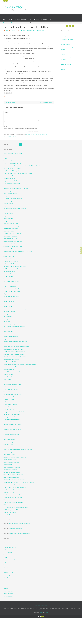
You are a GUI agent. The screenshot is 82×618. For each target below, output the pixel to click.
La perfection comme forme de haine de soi (13, 384)
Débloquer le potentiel (9, 492)
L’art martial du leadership (10, 175)
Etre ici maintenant (8, 407)
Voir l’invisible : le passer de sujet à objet (13, 494)
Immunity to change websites (10, 469)
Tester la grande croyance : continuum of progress (15, 487)
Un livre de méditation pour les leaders (12, 299)
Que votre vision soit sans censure (11, 281)
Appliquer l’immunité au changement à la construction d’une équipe (19, 482)
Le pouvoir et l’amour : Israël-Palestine (12, 291)
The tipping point (7, 447)
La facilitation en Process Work (11, 228)
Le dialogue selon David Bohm (11, 361)
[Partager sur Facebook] (4, 93)
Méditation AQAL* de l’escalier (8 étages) (13, 233)
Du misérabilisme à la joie (9, 379)
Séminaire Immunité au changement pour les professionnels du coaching (20, 364)
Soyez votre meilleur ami (9, 454)
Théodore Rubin (20, 96)
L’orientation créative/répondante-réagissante (14, 354)
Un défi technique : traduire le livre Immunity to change (16, 509)
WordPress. (46, 612)
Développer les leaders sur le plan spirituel (13, 314)
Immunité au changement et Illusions (12, 419)
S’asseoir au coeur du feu (9, 178)
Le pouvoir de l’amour (9, 301)
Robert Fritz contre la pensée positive (12, 359)
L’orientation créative (8, 402)
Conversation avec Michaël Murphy (12, 183)
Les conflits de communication (10, 236)
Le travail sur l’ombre (8, 331)
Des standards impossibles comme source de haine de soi (16, 396)
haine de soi (14, 96)
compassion (8, 96)
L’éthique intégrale (8, 316)
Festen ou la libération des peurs (11, 223)
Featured (63, 49)
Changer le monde (65, 37)
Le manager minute (8, 464)
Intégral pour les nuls (8, 213)
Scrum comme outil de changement (11, 389)
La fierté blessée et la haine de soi (11, 427)
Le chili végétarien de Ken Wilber (11, 268)
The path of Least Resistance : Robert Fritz (13, 474)
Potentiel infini (7, 321)
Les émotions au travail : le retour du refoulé (14, 502)
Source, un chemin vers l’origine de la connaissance (15, 341)
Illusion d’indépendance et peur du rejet (13, 391)
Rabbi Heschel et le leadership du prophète (13, 349)
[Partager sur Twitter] (6, 93)
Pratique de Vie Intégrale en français (12, 226)
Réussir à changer (13, 6)
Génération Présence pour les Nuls (11, 288)
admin (7, 30)
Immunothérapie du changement (11, 261)
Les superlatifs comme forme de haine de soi (14, 412)
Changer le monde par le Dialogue (11, 366)
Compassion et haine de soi (11, 22)
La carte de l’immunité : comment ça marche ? (14, 489)
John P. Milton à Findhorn (9, 256)
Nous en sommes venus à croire (11, 336)
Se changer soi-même (8, 374)
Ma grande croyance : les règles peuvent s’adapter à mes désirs (18, 499)
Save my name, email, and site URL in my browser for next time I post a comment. (21, 128)
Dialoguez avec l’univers (9, 221)
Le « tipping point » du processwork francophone (15, 208)
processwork (64, 62)
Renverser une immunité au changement (13, 497)
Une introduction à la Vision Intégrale (12, 168)
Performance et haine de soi (10, 399)
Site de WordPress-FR (8, 596)
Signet (28, 96)
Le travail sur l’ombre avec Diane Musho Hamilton (15, 186)
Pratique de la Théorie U (9, 243)
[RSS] (7, 1)
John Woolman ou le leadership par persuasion (14, 351)
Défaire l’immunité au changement (11, 462)
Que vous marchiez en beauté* (10, 273)
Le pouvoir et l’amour (8, 306)
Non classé (63, 59)
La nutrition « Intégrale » (9, 271)
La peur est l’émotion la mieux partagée (13, 424)
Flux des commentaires (9, 593)
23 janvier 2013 (14, 30)
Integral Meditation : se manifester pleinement (14, 206)
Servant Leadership (8, 376)
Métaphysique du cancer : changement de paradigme (15, 309)
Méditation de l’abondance (10, 263)
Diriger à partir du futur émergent (11, 293)
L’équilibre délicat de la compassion (12, 170)
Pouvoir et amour (7, 253)
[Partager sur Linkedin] (10, 93)
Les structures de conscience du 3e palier (13, 163)
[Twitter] (6, 1)
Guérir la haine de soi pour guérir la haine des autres (15, 437)
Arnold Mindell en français (10, 258)
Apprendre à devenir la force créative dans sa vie (15, 457)
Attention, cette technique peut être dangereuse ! (15, 479)
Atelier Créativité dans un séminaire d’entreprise (15, 356)
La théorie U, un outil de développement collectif (15, 266)
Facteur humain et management (68, 47)
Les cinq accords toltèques (10, 286)
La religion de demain (8, 196)
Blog (62, 34)
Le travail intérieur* (8, 218)
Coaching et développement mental (12, 434)
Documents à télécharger (9, 155)
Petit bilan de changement (9, 311)
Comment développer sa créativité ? (12, 467)
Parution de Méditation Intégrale (11, 193)
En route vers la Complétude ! (10, 160)
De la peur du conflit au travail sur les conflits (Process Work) (18, 251)
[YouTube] (4, 1)
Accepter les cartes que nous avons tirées (13, 241)
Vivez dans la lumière (8, 276)
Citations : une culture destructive (11, 386)
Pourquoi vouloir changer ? (10, 344)
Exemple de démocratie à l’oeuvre (11, 296)
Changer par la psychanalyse (10, 404)
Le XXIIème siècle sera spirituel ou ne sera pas (14, 326)
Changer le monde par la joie (10, 381)
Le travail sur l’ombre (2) (9, 278)
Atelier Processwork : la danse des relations (13, 153)
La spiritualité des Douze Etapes (11, 339)
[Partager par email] (11, 93)
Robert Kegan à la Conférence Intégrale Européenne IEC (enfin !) (18, 173)
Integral (63, 54)
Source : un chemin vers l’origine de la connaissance (15, 304)
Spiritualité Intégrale (66, 64)
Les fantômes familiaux (9, 211)
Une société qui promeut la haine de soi (12, 394)
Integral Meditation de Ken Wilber (11, 216)
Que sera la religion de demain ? (11, 191)
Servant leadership (8, 452)
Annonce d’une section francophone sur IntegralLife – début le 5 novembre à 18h (22, 165)
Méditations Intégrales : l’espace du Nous (13, 201)
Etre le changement (65, 44)
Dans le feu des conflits (9, 231)
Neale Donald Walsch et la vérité (11, 238)
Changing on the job (10, 102)
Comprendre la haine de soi (10, 432)
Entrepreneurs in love (8, 248)
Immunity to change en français (68, 52)
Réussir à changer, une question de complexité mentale (16, 507)
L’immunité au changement (10, 459)
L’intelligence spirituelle (9, 319)
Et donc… (6, 334)
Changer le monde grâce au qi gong (12, 283)
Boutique (6, 158)
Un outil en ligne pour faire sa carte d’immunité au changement (18, 449)
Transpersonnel (64, 72)
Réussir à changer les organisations (12, 324)
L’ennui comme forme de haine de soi (12, 414)
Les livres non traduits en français (11, 477)
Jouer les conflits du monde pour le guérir (13, 246)
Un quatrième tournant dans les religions (13, 181)
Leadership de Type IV (9, 369)
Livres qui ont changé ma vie (38, 30)
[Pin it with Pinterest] (8, 93)
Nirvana (41, 612)
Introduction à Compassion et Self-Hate (12, 442)
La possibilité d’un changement (11, 514)
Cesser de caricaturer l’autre (10, 512)
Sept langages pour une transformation (12, 484)
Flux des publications (8, 591)
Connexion (6, 588)
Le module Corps (7, 329)
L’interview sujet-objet (9, 504)
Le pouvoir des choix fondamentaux (12, 472)
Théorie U (63, 69)
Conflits (63, 42)
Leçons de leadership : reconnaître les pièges (14, 371)
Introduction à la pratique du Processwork (13, 198)
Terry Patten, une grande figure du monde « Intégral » (16, 188)
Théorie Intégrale (65, 67)
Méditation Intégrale (8, 203)
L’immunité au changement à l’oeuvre (12, 429)
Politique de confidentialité (41, 605)
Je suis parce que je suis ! (9, 409)
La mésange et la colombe (46, 102)
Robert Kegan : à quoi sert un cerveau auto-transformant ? (17, 346)
